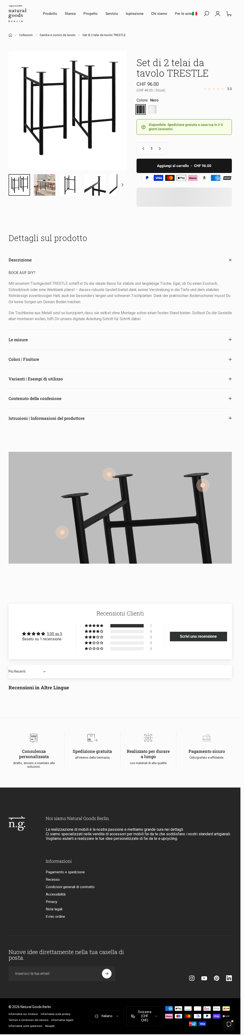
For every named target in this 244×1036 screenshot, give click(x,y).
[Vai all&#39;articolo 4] (70, 185)
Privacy (51, 902)
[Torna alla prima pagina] (10, 35)
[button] (94, 625)
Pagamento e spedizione (65, 872)
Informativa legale (62, 1020)
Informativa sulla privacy (55, 1014)
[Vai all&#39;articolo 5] (95, 185)
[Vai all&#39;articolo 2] (44, 185)
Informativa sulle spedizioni (25, 1026)
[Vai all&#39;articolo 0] (19, 185)
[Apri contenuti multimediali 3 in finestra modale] (68, 111)
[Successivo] (115, 118)
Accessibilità (56, 894)
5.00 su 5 (54, 633)
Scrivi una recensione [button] (198, 636)
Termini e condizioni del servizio (28, 1020)
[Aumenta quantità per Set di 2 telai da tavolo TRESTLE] (160, 149)
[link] (202, 485)
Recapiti (50, 1026)
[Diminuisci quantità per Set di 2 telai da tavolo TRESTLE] (142, 149)
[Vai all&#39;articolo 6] (120, 185)
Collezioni (26, 35)
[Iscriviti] (107, 973)
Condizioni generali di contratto (70, 887)
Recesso (53, 879)
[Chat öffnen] (229, 1024)
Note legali (54, 909)
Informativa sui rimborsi (23, 1014)
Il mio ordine (55, 916)
